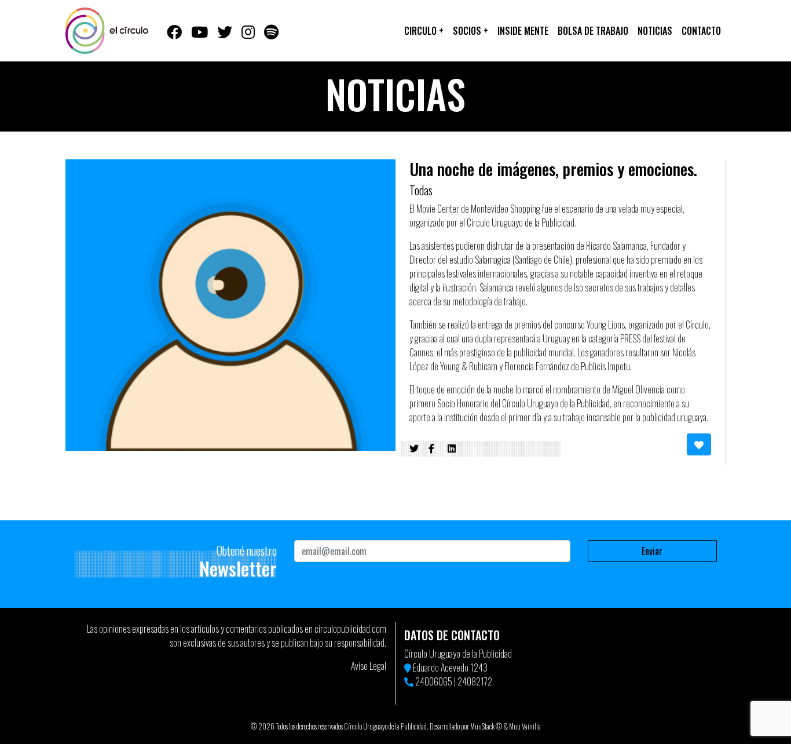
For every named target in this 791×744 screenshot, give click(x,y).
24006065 (433, 681)
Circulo (424, 31)
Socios (470, 31)
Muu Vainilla (525, 726)
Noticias (655, 31)
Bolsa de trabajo (593, 31)
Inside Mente (522, 31)
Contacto (701, 31)
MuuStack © (486, 726)
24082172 (474, 681)
